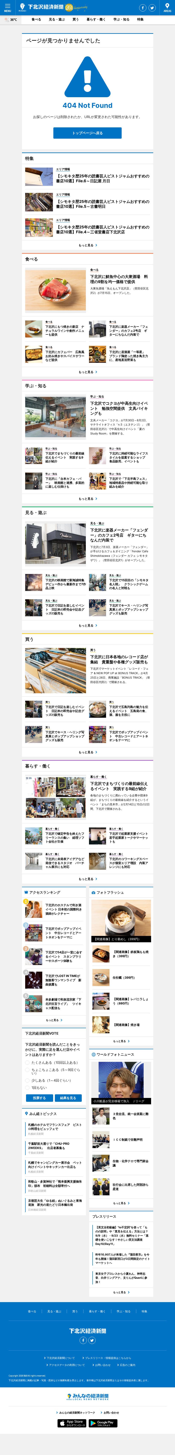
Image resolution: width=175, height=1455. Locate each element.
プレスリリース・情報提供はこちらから (108, 1358)
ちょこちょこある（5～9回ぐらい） (56, 1071)
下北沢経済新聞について (61, 1358)
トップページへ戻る (87, 133)
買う (76, 19)
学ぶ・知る (122, 19)
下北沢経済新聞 (41, 7)
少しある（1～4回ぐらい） (52, 1080)
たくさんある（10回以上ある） (56, 1062)
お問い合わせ (103, 1365)
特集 (140, 19)
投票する (39, 1098)
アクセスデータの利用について (67, 1365)
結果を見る (68, 1098)
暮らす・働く (96, 19)
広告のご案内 (127, 1365)
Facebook (142, 7)
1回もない (39, 1087)
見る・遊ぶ (57, 19)
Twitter (152, 7)
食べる (36, 19)
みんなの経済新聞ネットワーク (87, 1397)
